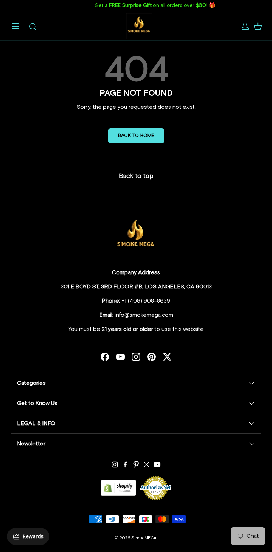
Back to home (136, 135)
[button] (257, 26)
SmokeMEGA (144, 538)
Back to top (136, 176)
